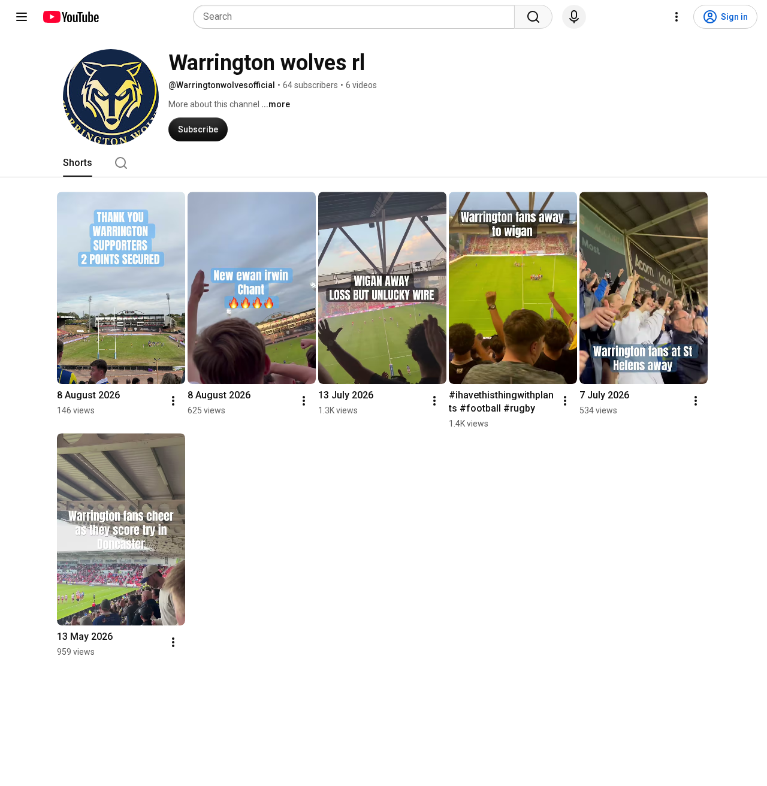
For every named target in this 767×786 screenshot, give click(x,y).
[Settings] (676, 17)
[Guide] (21, 17)
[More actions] (173, 401)
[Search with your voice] (574, 17)
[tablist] (383, 163)
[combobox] (357, 17)
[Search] (533, 17)
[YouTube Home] (70, 17)
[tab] (77, 163)
